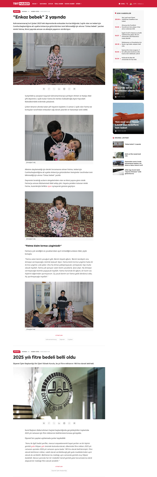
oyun (50, 186)
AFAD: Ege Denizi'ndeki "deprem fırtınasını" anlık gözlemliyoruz (133, 171)
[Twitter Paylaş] (54, 89)
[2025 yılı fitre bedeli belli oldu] (118, 155)
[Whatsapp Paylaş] (69, 89)
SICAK (34, 4)
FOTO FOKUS (121, 96)
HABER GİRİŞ (35, 11)
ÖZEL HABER (59, 4)
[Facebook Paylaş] (49, 89)
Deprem (62, 339)
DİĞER (78, 4)
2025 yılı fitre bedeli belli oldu (133, 155)
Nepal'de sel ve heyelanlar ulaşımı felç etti (127, 91)
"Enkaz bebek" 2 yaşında (133, 144)
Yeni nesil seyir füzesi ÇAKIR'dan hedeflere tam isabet (127, 125)
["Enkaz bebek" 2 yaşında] (118, 144)
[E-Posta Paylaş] (74, 89)
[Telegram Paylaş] (64, 89)
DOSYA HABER (69, 4)
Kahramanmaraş (51, 339)
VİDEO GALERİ (121, 131)
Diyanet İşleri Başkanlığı (59, 470)
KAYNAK (24, 11)
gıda (33, 446)
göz (42, 446)
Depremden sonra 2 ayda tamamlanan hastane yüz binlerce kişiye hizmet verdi (134, 163)
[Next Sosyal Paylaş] (44, 89)
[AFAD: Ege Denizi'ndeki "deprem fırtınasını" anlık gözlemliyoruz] (118, 172)
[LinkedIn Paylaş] (59, 89)
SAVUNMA (43, 4)
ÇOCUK (50, 4)
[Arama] (128, 4)
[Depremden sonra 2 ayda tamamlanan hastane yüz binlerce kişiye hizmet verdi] (118, 163)
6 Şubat (70, 339)
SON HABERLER (124, 13)
